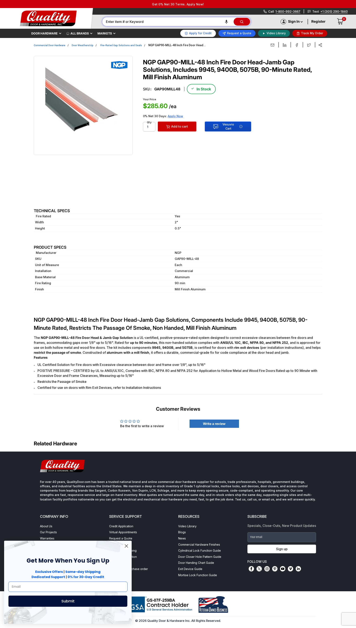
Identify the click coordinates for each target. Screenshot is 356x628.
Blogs (182, 532)
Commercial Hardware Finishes (199, 544)
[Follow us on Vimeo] (290, 569)
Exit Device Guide (190, 569)
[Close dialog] (126, 546)
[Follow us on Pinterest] (275, 569)
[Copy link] (320, 45)
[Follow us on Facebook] (251, 569)
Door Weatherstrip (82, 45)
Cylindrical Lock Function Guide (199, 550)
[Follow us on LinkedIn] (298, 569)
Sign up (282, 549)
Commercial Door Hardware (49, 45)
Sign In (294, 21)
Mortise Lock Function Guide (197, 575)
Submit (68, 601)
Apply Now (175, 116)
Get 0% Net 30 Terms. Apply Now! (178, 4)
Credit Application (121, 526)
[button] (226, 22)
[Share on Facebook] (297, 45)
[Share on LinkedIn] (284, 45)
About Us (46, 526)
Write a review (214, 424)
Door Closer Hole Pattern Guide (199, 556)
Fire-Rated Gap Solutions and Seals (121, 45)
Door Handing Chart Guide (196, 562)
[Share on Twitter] (309, 45)
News (182, 538)
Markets (104, 33)
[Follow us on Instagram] (267, 569)
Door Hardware (44, 33)
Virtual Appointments (123, 532)
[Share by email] (272, 45)
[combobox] (168, 22)
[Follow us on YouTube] (283, 569)
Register (318, 21)
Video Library (187, 526)
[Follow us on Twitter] (259, 569)
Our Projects (48, 532)
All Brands (79, 33)
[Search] (242, 22)
